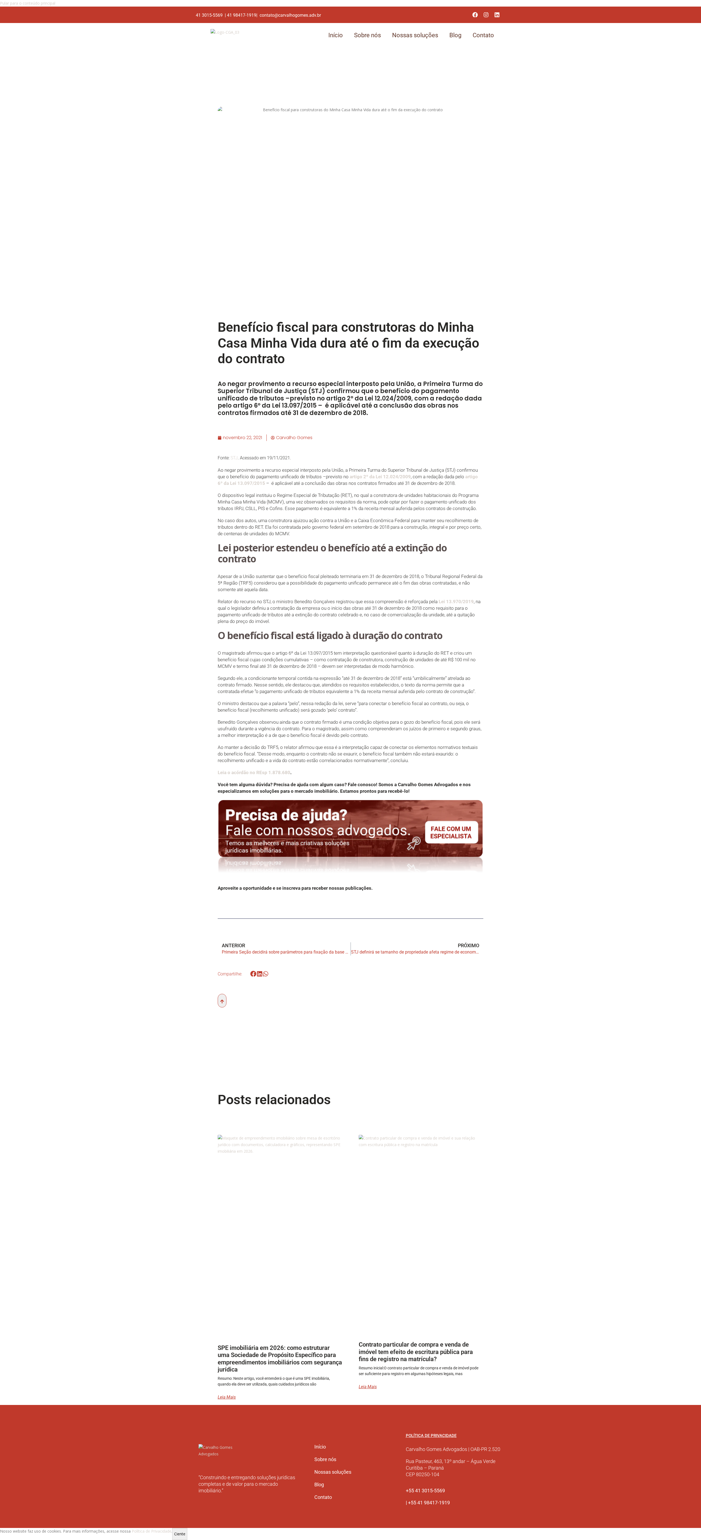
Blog (455, 35)
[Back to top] (222, 1000)
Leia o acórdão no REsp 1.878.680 (254, 772)
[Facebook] (475, 14)
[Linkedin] (497, 14)
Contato (483, 35)
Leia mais (227, 1397)
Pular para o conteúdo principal (27, 3)
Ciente (179, 1533)
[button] (253, 974)
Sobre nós (367, 35)
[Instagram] (486, 14)
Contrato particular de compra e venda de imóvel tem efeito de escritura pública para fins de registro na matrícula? (416, 1351)
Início (335, 35)
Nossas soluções (415, 35)
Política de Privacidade (151, 1531)
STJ (234, 457)
